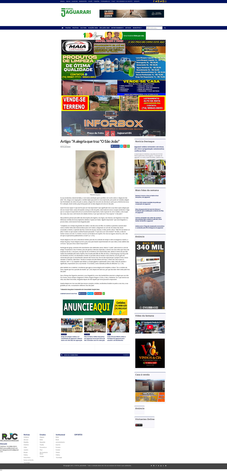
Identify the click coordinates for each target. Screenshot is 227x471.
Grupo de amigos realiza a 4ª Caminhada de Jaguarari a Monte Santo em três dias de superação (71, 338)
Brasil (62, 1)
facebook (126, 355)
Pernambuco (105, 1)
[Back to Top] (166, 466)
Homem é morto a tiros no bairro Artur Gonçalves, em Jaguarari (147, 196)
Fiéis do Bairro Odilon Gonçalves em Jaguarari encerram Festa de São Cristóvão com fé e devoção (94, 338)
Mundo (26, 452)
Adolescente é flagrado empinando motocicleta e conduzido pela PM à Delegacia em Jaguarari (149, 227)
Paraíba (96, 1)
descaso (26, 439)
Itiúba (25, 447)
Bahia (68, 1)
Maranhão (83, 1)
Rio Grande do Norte (125, 1)
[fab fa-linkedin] (159, 466)
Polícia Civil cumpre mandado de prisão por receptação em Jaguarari (148, 203)
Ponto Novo (27, 457)
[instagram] (159, 1)
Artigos (128, 28)
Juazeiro (26, 450)
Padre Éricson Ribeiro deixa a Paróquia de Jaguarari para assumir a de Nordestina (116, 338)
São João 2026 (104, 28)
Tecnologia (27, 462)
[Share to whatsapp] (128, 146)
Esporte (58, 444)
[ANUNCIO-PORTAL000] (95, 315)
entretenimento (60, 442)
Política (75, 28)
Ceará (90, 1)
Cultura (83, 28)
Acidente (26, 437)
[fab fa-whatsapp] (166, 1)
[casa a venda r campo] (113, 95)
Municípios (137, 28)
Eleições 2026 (93, 28)
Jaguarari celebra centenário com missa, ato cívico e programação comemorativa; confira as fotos (149, 149)
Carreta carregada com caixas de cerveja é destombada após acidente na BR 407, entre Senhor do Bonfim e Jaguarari (148, 219)
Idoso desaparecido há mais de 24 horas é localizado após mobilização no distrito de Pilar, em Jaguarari (149, 210)
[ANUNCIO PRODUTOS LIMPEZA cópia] (113, 79)
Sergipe (137, 1)
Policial (58, 452)
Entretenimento (117, 28)
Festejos (58, 447)
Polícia (68, 28)
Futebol (58, 450)
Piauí (113, 1)
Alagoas (75, 1)
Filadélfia (26, 442)
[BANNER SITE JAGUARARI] (113, 39)
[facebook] (154, 1)
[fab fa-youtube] (161, 466)
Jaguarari (63, 334)
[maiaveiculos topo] (113, 54)
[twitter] (156, 1)
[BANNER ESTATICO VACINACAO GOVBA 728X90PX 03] (131, 17)
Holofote (26, 444)
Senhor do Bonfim (29, 460)
